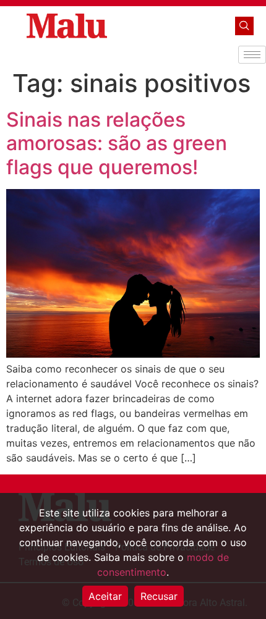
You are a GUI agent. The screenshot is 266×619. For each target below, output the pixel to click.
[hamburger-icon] (252, 55)
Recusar (159, 596)
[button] (244, 26)
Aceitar (105, 596)
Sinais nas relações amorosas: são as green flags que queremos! (116, 143)
